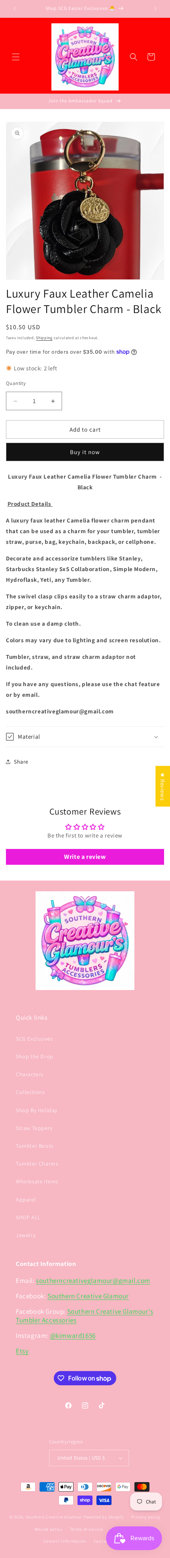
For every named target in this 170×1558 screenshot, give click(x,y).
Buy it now (85, 452)
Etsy (22, 1351)
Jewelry (26, 1235)
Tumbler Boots (35, 1145)
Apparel (26, 1199)
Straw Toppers (34, 1128)
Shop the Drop (34, 1056)
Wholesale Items (37, 1181)
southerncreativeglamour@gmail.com (93, 1280)
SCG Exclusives (34, 1038)
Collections (30, 1092)
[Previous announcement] (14, 8)
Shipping (44, 337)
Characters (29, 1074)
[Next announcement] (155, 8)
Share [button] (21, 761)
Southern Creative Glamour (88, 1296)
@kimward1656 (73, 1335)
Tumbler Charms (37, 1163)
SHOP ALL (28, 1217)
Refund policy (48, 1529)
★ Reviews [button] (162, 786)
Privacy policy (146, 1517)
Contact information (64, 1541)
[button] (16, 57)
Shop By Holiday (36, 1110)
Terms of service (86, 1529)
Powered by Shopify (103, 1517)
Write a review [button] (85, 857)
